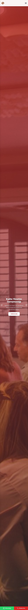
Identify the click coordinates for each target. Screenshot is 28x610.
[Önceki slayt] (2, 305)
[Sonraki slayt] (26, 305)
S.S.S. (14, 314)
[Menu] (25, 3)
